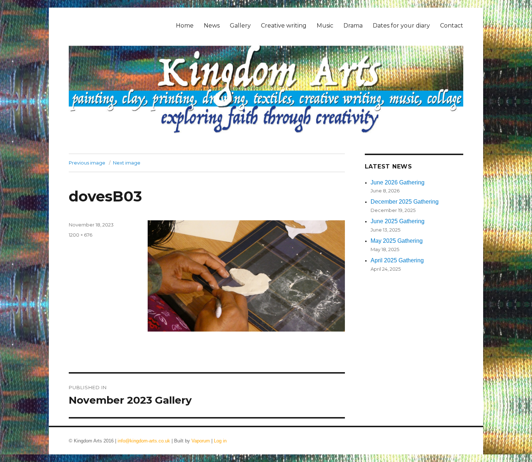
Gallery (240, 25)
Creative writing (284, 25)
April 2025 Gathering (397, 260)
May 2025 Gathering (397, 241)
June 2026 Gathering (398, 182)
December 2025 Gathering (405, 202)
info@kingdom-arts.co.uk (144, 441)
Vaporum (200, 441)
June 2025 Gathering (398, 221)
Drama (353, 25)
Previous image (87, 163)
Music (325, 25)
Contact (451, 25)
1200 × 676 (80, 235)
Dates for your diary (401, 25)
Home (185, 25)
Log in (220, 441)
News (212, 25)
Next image (126, 163)
